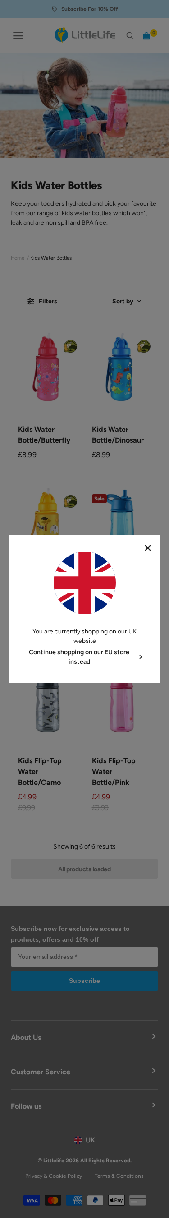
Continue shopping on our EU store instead (79, 657)
